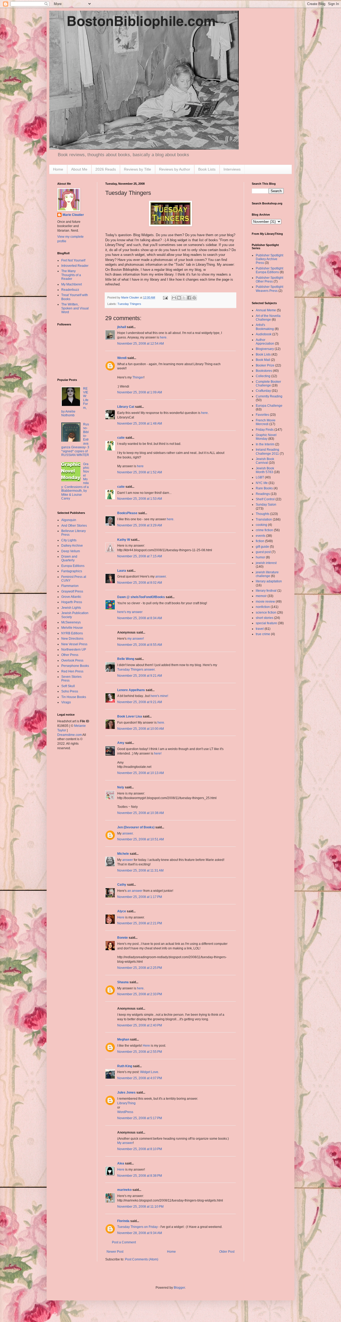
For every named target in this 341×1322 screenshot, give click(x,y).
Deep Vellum (70, 551)
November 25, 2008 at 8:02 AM (139, 583)
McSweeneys (71, 622)
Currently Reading (269, 396)
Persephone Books (75, 666)
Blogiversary (265, 349)
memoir (261, 596)
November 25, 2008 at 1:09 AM (139, 392)
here (204, 413)
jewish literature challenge (267, 574)
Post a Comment (124, 1242)
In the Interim (265, 444)
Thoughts (262, 514)
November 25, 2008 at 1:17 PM (139, 897)
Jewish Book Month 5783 (265, 470)
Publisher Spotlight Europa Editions (269, 270)
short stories (264, 618)
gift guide (262, 547)
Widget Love (149, 1072)
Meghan (123, 1039)
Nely (120, 787)
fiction (260, 541)
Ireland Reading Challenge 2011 (267, 451)
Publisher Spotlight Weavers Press (269, 288)
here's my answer (130, 612)
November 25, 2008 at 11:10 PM (140, 1206)
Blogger (179, 1287)
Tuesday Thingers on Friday (137, 1227)
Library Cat (125, 407)
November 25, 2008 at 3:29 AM (139, 525)
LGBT (260, 477)
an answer (135, 891)
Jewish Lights (71, 608)
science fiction (266, 612)
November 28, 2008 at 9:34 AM (139, 1233)
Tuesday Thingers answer (136, 669)
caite (121, 438)
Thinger (138, 377)
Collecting (263, 376)
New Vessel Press (74, 644)
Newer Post (115, 1252)
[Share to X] (184, 297)
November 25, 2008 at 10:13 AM (140, 773)
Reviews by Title (137, 169)
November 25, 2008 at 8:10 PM (139, 1149)
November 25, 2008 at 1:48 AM (139, 423)
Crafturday (263, 391)
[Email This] (174, 297)
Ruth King (124, 1066)
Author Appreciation (265, 341)
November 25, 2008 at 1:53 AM (139, 499)
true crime (263, 634)
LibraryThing (126, 1103)
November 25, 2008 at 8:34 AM (139, 618)
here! (157, 753)
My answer (125, 1143)
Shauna (123, 982)
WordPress (125, 1112)
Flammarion (70, 586)
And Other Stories (74, 525)
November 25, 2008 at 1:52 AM (139, 472)
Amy (120, 743)
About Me (79, 169)
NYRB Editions (72, 633)
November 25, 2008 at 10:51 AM (140, 839)
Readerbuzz (70, 290)
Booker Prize (265, 365)
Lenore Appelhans (131, 690)
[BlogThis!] (179, 297)
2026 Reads (105, 169)
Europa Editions (72, 566)
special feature (266, 623)
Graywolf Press (72, 591)
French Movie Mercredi (265, 422)
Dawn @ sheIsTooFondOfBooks (141, 597)
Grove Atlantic (71, 597)
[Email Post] (165, 297)
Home (58, 169)
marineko (124, 1190)
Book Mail (263, 360)
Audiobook (263, 334)
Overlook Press (72, 660)
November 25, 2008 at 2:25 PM (139, 968)
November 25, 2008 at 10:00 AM (140, 729)
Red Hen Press (72, 671)
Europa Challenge (269, 406)
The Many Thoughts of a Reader (71, 275)
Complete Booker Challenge (268, 383)
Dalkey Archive (72, 545)
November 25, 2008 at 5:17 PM (139, 1118)
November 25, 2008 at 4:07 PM (139, 1078)
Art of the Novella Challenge (268, 317)
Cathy (121, 884)
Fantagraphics (71, 571)
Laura (121, 571)
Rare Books (264, 488)
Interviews (232, 169)
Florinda (123, 1221)
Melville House (72, 628)
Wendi (122, 358)
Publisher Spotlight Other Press (269, 279)
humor (260, 557)
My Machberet (71, 284)
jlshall (121, 327)
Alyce (121, 911)
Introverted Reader (74, 266)
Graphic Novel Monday (266, 437)
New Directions (72, 638)
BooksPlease (127, 513)
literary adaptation (269, 581)
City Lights (68, 540)
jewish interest (266, 563)
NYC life (262, 483)
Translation (264, 519)
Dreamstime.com (69, 735)
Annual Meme (266, 310)
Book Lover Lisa (129, 716)
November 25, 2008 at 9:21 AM (139, 676)
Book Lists (207, 169)
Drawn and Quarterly (69, 558)
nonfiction (263, 607)
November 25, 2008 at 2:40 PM (139, 1025)
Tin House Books (73, 697)
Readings (263, 494)
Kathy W (123, 540)
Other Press (69, 655)
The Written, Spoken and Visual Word (75, 308)
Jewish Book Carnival (265, 461)
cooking (261, 525)
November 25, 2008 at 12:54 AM (140, 343)
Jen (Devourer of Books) (136, 827)
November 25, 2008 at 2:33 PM (139, 994)
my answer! (135, 638)
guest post (263, 552)
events (260, 536)
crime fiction (264, 530)
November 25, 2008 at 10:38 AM (140, 813)
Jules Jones (126, 1092)
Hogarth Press (71, 602)
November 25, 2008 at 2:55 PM (139, 1052)
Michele (123, 854)
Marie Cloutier (73, 215)
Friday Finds (265, 430)
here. (163, 337)
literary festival (266, 591)
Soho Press (69, 691)
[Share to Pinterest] (194, 297)
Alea (120, 1163)
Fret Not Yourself (73, 260)
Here (120, 917)
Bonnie (122, 938)
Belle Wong (125, 659)
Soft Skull (68, 686)
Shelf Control (265, 499)
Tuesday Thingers (129, 303)
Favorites (262, 415)
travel (260, 629)
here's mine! (159, 696)
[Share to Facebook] (189, 297)
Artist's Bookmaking (265, 326)
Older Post (226, 1252)
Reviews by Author (174, 169)
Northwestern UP (73, 649)
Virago (66, 702)
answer (160, 576)
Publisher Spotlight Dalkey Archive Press (269, 259)
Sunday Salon (266, 504)
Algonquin (68, 520)
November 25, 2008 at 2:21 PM (139, 923)
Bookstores (264, 371)
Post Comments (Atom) (141, 1259)
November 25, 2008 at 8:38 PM (139, 1176)
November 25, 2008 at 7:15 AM (139, 556)
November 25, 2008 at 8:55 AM (139, 645)
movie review (265, 601)
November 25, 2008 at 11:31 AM (140, 870)
